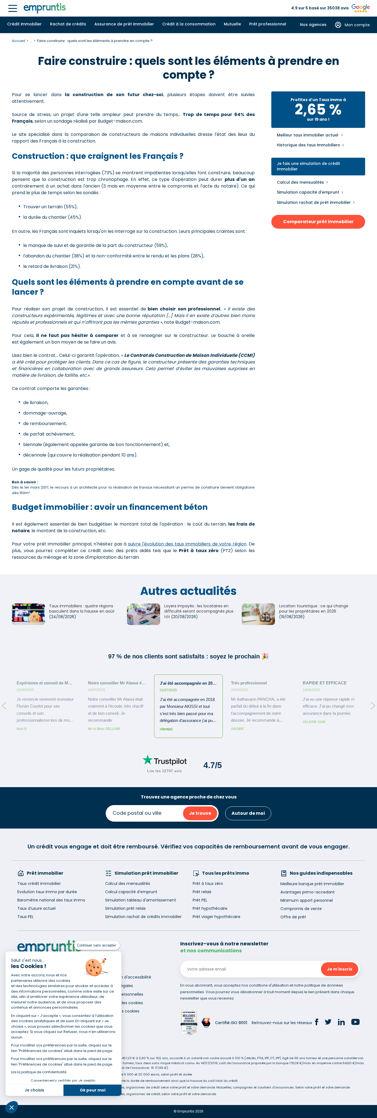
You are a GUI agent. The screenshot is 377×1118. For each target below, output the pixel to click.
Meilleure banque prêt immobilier (312, 884)
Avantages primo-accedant (307, 892)
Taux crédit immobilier (39, 883)
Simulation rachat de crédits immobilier (143, 916)
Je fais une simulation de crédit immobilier (308, 166)
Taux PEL (25, 916)
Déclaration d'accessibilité (126, 977)
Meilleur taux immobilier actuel (307, 135)
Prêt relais (202, 892)
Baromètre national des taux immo (51, 900)
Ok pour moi (92, 1090)
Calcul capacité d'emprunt (131, 892)
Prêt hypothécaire (210, 908)
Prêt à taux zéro (208, 883)
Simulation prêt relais (125, 908)
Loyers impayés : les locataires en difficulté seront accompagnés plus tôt (198, 611)
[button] (11, 1107)
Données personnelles (122, 994)
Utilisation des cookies (122, 1003)
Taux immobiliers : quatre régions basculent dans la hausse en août (82, 608)
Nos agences (313, 24)
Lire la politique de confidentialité (38, 1072)
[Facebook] (316, 1023)
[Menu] (12, 8)
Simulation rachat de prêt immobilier (314, 202)
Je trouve (200, 813)
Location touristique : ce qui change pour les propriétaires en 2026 (313, 608)
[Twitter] (328, 1022)
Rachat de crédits (68, 24)
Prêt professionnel (267, 24)
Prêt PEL (200, 900)
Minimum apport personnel (306, 900)
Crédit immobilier (24, 24)
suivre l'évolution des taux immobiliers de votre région (187, 544)
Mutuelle (232, 24)
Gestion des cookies (120, 1011)
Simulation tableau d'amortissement (140, 900)
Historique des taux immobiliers (308, 145)
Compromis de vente (301, 908)
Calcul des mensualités (300, 182)
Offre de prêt (293, 917)
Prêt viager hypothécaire (216, 916)
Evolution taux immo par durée (47, 892)
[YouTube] (355, 1023)
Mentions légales (117, 985)
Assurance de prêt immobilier (124, 24)
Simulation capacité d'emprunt (308, 192)
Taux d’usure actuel (36, 908)
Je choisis (34, 1090)
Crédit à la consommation (189, 24)
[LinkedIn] (341, 1023)
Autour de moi (248, 813)
